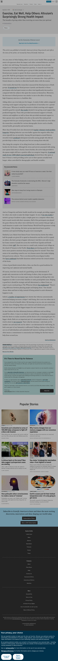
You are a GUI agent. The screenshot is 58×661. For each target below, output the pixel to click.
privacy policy (10, 648)
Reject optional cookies (18, 657)
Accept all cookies (6, 656)
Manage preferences (7, 651)
